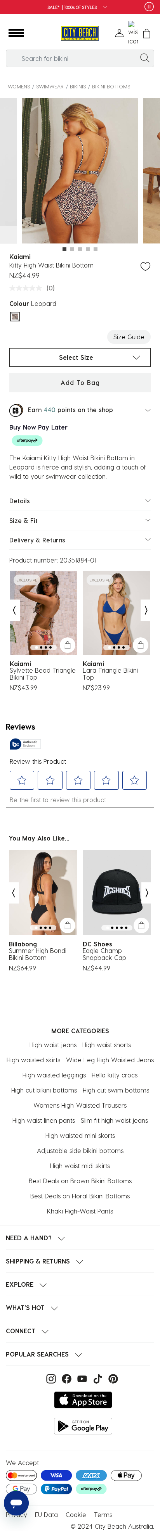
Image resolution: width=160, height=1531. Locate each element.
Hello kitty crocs (114, 1075)
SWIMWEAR (50, 86)
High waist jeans (53, 1044)
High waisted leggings (54, 1075)
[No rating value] (27, 288)
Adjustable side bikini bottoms (80, 1150)
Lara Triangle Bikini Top (110, 674)
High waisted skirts (33, 1059)
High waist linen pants (43, 1120)
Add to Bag (80, 382)
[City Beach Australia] (79, 33)
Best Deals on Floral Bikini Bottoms (80, 1196)
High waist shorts (106, 1044)
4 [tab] (88, 249)
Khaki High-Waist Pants (80, 1211)
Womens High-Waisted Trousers (80, 1105)
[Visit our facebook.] (65, 1378)
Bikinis (78, 86)
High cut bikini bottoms (44, 1090)
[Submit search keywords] (145, 57)
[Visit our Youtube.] (81, 1378)
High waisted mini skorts (80, 1135)
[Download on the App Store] (83, 1399)
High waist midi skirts (80, 1165)
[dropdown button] (103, 7)
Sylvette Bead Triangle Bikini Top (43, 674)
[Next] (146, 610)
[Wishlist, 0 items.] (133, 33)
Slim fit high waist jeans (114, 1120)
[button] (16, 33)
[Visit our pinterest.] (111, 1378)
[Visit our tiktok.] (96, 1378)
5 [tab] (95, 249)
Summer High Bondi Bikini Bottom (37, 954)
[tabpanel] (80, 172)
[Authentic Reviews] (25, 744)
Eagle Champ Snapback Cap (104, 954)
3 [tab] (80, 249)
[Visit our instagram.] (50, 1378)
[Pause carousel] (149, 7)
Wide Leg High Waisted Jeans (110, 1059)
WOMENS (19, 86)
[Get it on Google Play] (83, 1426)
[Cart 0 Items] (146, 33)
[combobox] (80, 58)
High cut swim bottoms (116, 1090)
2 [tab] (72, 249)
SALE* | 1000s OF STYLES (72, 7)
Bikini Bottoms (111, 86)
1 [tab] (64, 249)
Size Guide (128, 336)
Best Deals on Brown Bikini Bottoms (80, 1180)
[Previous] (14, 610)
